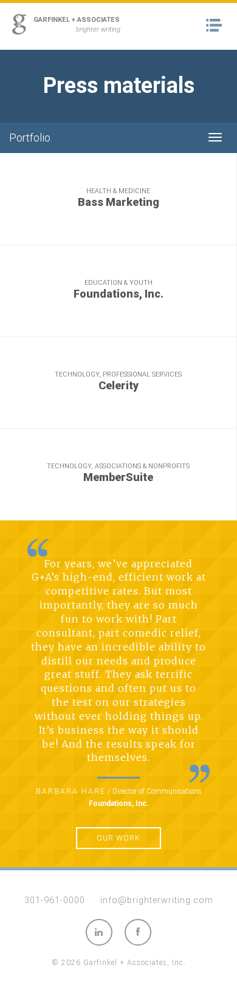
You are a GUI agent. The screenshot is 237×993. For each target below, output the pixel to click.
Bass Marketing (118, 202)
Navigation (217, 25)
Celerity (118, 386)
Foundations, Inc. (118, 294)
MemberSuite (118, 477)
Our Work (118, 838)
